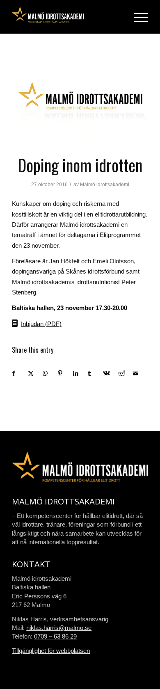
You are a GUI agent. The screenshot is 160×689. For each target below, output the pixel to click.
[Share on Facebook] (19, 373)
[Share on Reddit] (125, 373)
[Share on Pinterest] (65, 373)
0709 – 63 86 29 (55, 636)
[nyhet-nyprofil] (80, 99)
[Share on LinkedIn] (80, 373)
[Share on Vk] (110, 373)
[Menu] (137, 16)
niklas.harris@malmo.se (58, 627)
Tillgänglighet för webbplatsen (51, 650)
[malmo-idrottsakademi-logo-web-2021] (66, 16)
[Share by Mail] (140, 373)
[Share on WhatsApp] (50, 373)
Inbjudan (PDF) (41, 323)
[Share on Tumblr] (95, 373)
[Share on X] (35, 373)
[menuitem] (137, 16)
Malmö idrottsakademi (104, 184)
